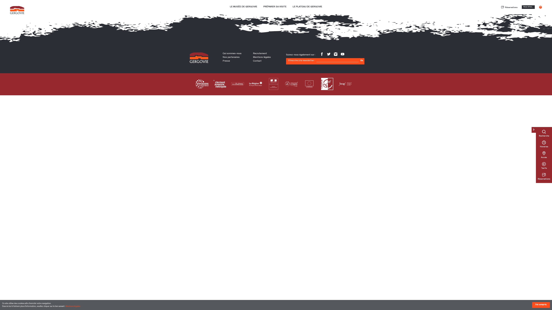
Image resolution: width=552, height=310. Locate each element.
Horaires (544, 147)
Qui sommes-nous (232, 53)
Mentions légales (73, 306)
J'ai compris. (541, 305)
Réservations (511, 8)
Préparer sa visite (274, 7)
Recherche (544, 136)
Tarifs (544, 168)
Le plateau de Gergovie (307, 7)
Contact (257, 61)
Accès (544, 158)
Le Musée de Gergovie (243, 7)
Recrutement (260, 53)
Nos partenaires (231, 57)
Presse (226, 61)
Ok (361, 61)
